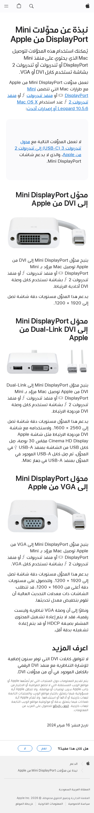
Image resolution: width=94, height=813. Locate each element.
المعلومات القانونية (50, 803)
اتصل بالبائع (61, 706)
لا (25, 748)
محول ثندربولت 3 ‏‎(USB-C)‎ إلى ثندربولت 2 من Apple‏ (48, 148)
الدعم (74, 763)
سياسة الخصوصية (79, 803)
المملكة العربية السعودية (74, 789)
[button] (31, 6)
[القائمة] (6, 6)
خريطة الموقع (24, 803)
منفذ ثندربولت (40, 95)
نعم (44, 748)
